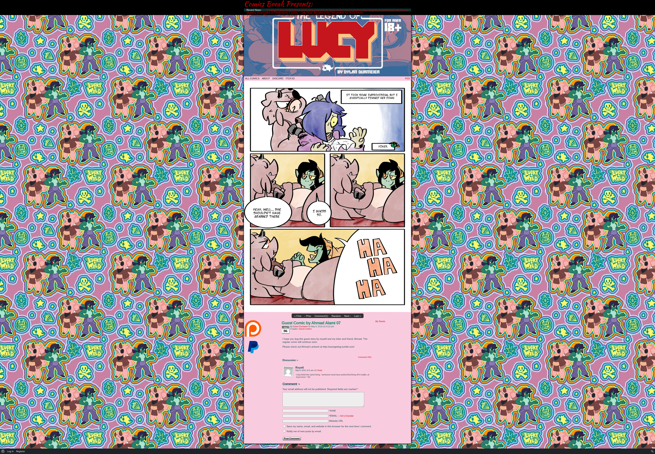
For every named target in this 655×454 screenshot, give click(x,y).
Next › (347, 316)
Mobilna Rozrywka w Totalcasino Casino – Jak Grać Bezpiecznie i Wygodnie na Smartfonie (304, 12)
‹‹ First (297, 316)
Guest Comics (305, 329)
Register (20, 451)
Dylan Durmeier (300, 326)
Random (336, 316)
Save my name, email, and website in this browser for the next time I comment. (329, 426)
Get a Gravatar (347, 416)
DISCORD (277, 78)
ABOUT (266, 78)
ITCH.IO (290, 78)
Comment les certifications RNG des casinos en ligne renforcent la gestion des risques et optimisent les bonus (337, 10)
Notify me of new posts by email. (304, 431)
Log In (10, 451)
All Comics (252, 78)
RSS (407, 78)
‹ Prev (308, 316)
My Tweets (380, 321)
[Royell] (288, 371)
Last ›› (357, 316)
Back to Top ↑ (377, 446)
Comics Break (349, 446)
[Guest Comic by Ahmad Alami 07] (327, 311)
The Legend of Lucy (327, 43)
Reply (319, 370)
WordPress (313, 446)
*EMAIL (341, 415)
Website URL (336, 420)
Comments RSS (364, 357)
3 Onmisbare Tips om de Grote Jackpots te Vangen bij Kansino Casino (291, 15)
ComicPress (327, 446)
